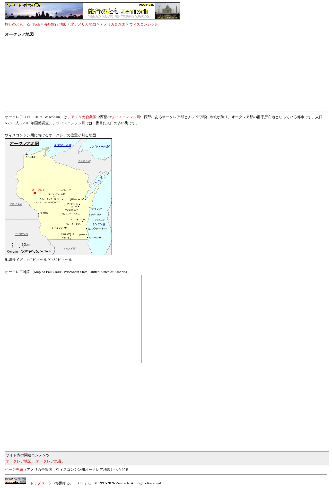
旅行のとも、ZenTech (22, 24)
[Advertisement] (151, 76)
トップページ (39, 483)
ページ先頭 (14, 469)
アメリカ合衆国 (112, 24)
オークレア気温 (48, 461)
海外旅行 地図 (55, 24)
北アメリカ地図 (83, 24)
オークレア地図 (18, 461)
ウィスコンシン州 (143, 24)
